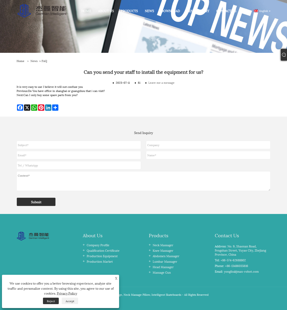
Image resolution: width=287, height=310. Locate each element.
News (33, 61)
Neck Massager (163, 245)
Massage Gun (162, 272)
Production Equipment (102, 255)
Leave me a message (161, 82)
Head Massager (163, 266)
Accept (70, 301)
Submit (36, 201)
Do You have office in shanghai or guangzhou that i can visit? (66, 91)
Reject (51, 301)
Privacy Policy (67, 293)
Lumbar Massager (165, 261)
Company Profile (98, 245)
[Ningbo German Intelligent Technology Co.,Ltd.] (41, 10)
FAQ (44, 61)
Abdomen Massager (166, 255)
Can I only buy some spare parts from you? (50, 95)
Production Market (100, 261)
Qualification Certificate (103, 250)
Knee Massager (163, 250)
